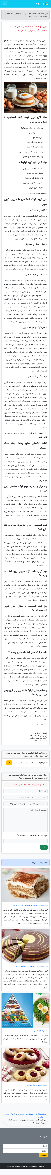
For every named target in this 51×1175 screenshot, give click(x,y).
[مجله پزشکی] (41, 4)
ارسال (44, 847)
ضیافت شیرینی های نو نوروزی (37, 1085)
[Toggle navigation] (4, 3)
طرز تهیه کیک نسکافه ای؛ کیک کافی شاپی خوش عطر (30, 905)
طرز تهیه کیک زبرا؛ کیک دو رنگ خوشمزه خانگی (32, 966)
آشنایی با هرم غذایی (41, 1030)
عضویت (44, 1155)
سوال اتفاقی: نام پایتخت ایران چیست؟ (32, 835)
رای (9, 762)
